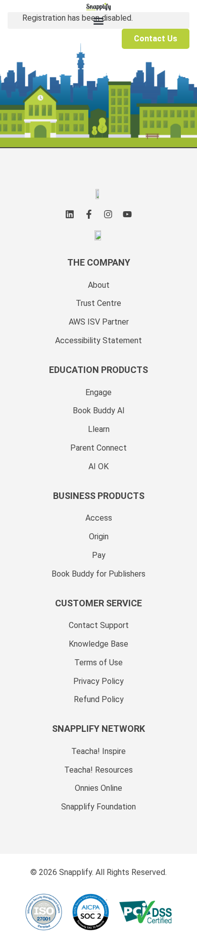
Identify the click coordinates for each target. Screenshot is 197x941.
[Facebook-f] (88, 214)
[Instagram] (108, 214)
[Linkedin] (69, 214)
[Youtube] (127, 214)
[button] (98, 20)
